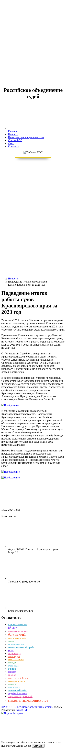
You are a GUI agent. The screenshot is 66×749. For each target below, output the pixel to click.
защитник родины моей (20, 696)
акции (11, 641)
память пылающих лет (28, 700)
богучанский (17, 634)
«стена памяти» (16, 644)
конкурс (12, 662)
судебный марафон (17, 693)
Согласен (38, 746)
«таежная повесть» (17, 624)
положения (13, 687)
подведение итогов (18, 631)
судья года (13, 665)
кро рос (12, 675)
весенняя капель (16, 681)
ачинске (12, 669)
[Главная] (33, 275)
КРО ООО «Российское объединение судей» (27, 706)
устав (11, 650)
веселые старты (16, 659)
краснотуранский (17, 638)
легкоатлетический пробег (21, 647)
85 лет (12, 627)
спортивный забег (17, 690)
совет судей (14, 656)
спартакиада (14, 653)
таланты (12, 684)
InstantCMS (22, 710)
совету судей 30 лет (18, 678)
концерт (12, 672)
